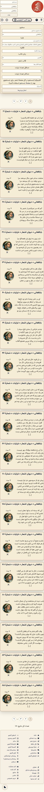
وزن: (22, 37)
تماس (14, 775)
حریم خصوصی (11, 778)
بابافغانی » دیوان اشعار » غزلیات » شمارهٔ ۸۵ (22, 685)
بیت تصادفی (33, 738)
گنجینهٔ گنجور (12, 747)
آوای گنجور (13, 753)
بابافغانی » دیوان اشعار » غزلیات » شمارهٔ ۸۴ (22, 655)
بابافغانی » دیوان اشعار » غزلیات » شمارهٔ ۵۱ (22, 383)
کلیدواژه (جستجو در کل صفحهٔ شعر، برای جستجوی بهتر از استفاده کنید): (22, 82)
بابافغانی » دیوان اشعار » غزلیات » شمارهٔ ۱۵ (22, 141)
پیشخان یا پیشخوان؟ (9, 759)
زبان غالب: (22, 54)
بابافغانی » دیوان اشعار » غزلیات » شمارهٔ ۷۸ (22, 564)
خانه (35, 735)
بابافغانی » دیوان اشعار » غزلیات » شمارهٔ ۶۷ (22, 443)
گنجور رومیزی (12, 738)
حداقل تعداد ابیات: (22, 67)
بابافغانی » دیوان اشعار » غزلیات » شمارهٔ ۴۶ (22, 353)
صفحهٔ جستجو (25, 83)
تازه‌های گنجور (32, 756)
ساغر (14, 741)
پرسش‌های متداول (31, 770)
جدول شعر (33, 741)
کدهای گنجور (12, 735)
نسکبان (13, 762)
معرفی (35, 767)
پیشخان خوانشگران (10, 756)
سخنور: (22, 27)
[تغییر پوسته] (5, 787)
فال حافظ (34, 744)
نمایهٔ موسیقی (32, 747)
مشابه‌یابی (33, 753)
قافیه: (22, 47)
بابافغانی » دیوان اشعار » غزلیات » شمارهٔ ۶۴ (22, 413)
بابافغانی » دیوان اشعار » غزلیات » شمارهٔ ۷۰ (22, 474)
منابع (14, 772)
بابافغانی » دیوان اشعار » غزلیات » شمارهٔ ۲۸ (22, 202)
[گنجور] (37, 6)
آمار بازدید (13, 769)
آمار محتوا (34, 779)
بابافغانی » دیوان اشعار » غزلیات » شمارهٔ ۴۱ (22, 323)
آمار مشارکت (12, 766)
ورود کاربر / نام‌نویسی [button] (23, 20)
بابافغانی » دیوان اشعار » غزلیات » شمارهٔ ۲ (22, 111)
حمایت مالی (33, 776)
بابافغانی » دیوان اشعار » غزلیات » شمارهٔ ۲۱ (22, 172)
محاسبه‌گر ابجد (11, 750)
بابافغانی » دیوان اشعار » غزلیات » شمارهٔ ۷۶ (22, 534)
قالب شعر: (22, 60)
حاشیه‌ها (34, 750)
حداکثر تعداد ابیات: (22, 74)
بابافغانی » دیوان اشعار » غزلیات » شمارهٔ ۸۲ (22, 625)
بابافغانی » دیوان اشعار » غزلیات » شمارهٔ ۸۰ (22, 594)
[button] (41, 20)
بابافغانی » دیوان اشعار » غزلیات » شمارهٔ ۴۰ (22, 292)
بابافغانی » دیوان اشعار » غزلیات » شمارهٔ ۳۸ (22, 232)
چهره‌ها (34, 773)
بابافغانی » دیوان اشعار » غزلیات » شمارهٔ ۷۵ (22, 504)
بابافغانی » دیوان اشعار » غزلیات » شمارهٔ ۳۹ (22, 262)
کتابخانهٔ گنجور (11, 744)
